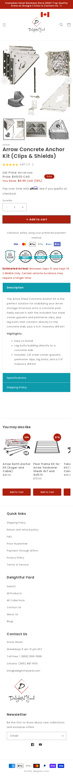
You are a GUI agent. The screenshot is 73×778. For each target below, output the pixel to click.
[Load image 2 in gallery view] (36, 129)
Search (11, 586)
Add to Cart (17, 492)
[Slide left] (4, 80)
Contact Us (14, 607)
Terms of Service (18, 564)
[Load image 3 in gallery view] (58, 129)
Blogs (10, 621)
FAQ (9, 536)
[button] (4, 25)
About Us (12, 614)
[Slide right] (68, 80)
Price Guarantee (17, 543)
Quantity (7, 200)
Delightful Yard (41, 771)
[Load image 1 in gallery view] (13, 129)
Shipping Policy (16, 522)
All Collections (16, 600)
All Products (14, 593)
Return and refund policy (23, 529)
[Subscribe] (62, 736)
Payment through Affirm (22, 550)
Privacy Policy (15, 557)
